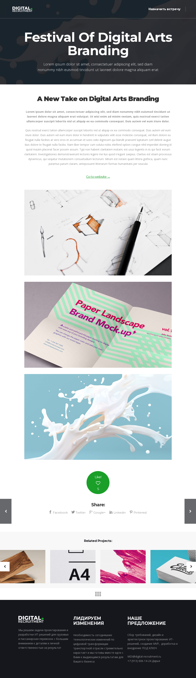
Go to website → (98, 177)
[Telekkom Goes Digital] (70, 567)
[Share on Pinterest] (138, 512)
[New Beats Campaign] (171, 567)
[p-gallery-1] (98, 232)
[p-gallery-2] (98, 325)
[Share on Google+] (97, 512)
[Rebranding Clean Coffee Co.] (121, 567)
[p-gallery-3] (98, 417)
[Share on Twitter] (78, 512)
